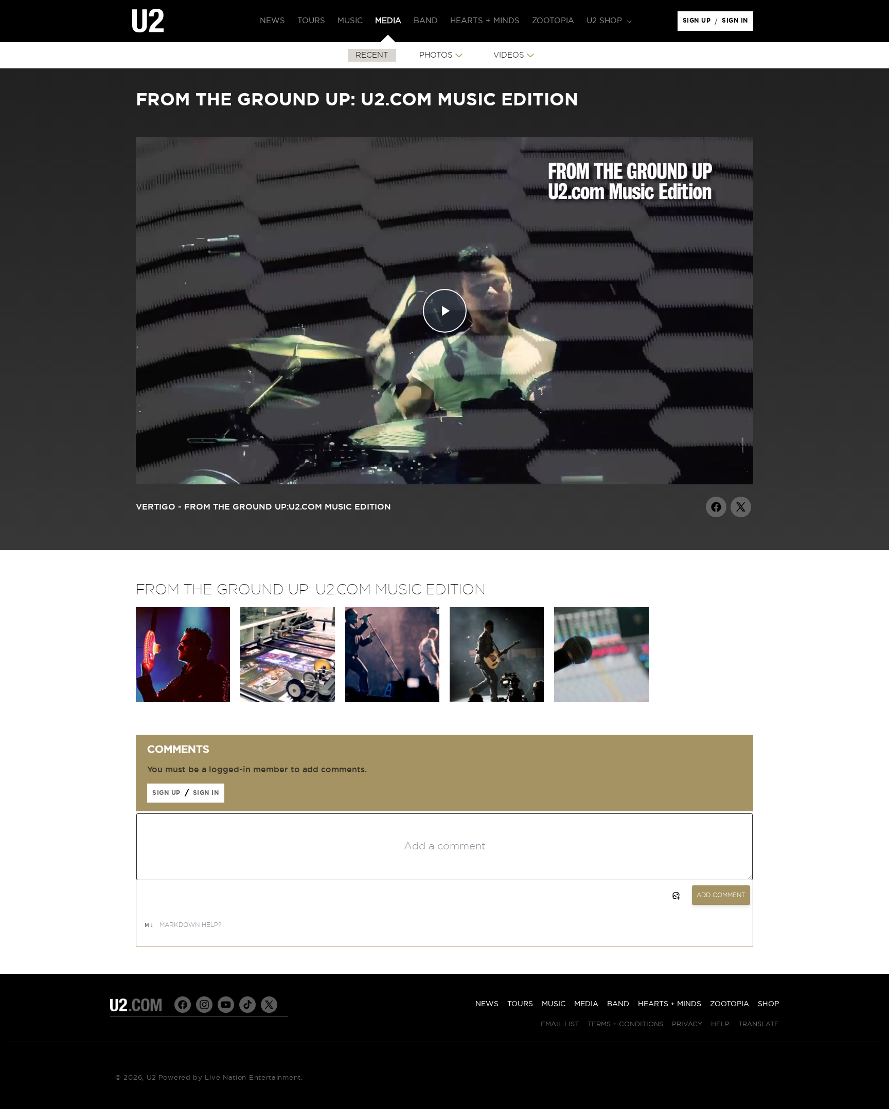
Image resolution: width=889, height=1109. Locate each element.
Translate (758, 1024)
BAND (618, 1004)
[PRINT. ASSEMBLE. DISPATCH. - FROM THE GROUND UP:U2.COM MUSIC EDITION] (287, 699)
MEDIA (586, 1004)
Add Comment (721, 895)
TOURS (520, 1004)
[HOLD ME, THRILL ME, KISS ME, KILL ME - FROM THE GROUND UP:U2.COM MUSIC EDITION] (183, 699)
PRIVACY (687, 1024)
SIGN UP (698, 23)
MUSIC (553, 1004)
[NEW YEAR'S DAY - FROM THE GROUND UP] (392, 699)
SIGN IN (737, 23)
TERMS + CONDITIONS (625, 1024)
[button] (608, 21)
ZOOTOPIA (729, 1004)
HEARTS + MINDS (669, 1004)
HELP (720, 1024)
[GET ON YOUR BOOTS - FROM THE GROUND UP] (497, 699)
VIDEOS (508, 55)
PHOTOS (436, 55)
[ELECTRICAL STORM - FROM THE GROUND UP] (601, 699)
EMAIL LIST (560, 1024)
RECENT (371, 55)
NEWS (487, 1004)
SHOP (768, 1004)
